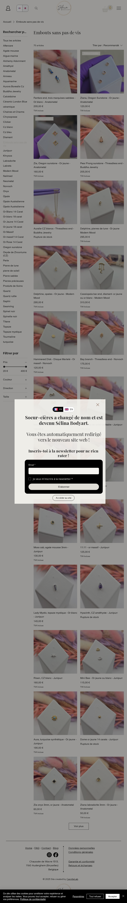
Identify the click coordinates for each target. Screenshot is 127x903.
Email (31, 465)
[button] (97, 404)
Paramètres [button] (78, 896)
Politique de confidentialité (33, 899)
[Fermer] (123, 896)
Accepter (112, 896)
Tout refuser (95, 896)
